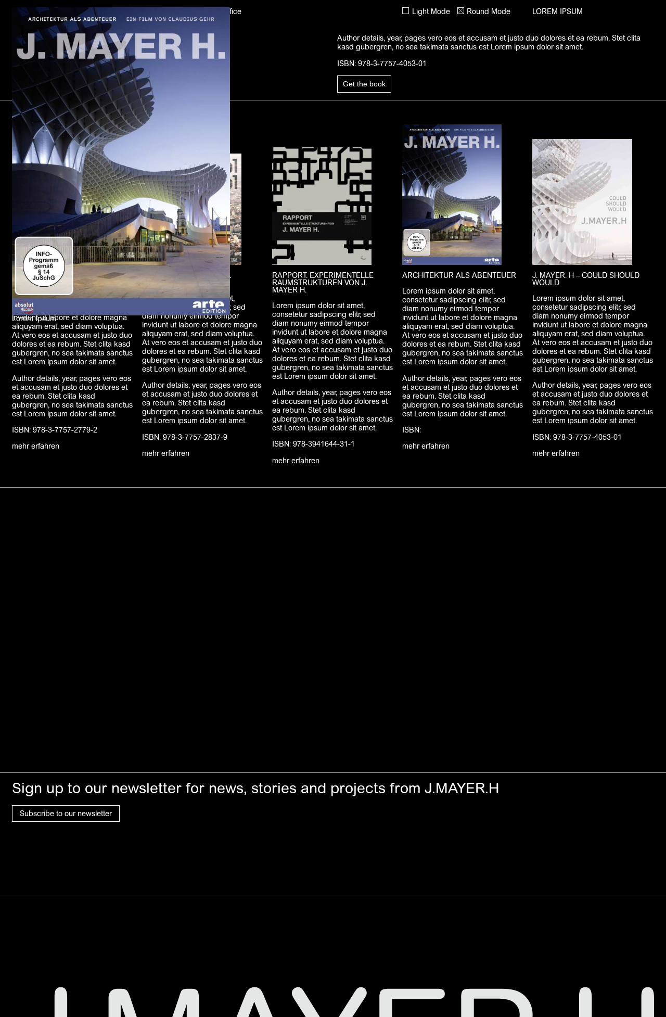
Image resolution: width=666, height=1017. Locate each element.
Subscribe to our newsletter (66, 813)
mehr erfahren (35, 446)
